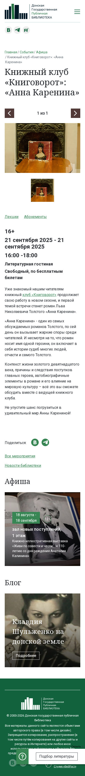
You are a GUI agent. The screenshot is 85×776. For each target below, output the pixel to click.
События (27, 52)
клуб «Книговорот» (39, 294)
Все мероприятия (20, 456)
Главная (11, 52)
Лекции (11, 216)
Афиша (41, 52)
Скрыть (76, 746)
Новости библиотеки (23, 465)
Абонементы (35, 216)
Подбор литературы (56, 756)
